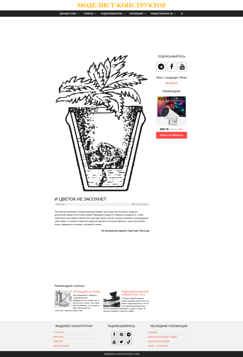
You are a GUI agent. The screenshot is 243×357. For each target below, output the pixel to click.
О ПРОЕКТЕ (59, 332)
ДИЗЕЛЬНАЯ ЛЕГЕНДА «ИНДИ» (162, 337)
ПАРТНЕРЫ (58, 337)
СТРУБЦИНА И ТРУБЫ (86, 291)
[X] (121, 342)
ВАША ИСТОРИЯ (61, 346)
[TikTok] (129, 342)
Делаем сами (68, 13)
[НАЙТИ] (181, 13)
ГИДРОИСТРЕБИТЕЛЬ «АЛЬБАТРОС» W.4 (135, 293)
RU (167, 83)
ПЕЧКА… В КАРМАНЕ (158, 346)
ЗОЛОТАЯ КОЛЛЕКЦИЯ (159, 341)
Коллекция (136, 13)
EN (171, 83)
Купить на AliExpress (171, 135)
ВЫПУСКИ (58, 341)
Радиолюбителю (111, 13)
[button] (79, 13)
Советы (88, 13)
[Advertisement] (121, 34)
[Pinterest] (121, 335)
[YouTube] (182, 66)
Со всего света (141, 204)
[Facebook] (171, 66)
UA (176, 83)
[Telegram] (161, 66)
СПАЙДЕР (152, 332)
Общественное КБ (162, 13)
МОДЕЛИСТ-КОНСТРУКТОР (121, 5)
